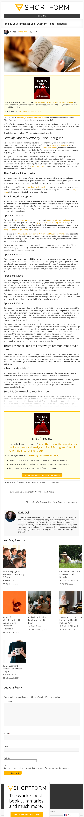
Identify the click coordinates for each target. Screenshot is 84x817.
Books (36, 482)
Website (7, 758)
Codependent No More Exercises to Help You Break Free (69, 574)
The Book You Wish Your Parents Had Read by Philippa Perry (70, 620)
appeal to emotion (22, 220)
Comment (8, 701)
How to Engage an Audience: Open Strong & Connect (13, 574)
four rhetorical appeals (36, 187)
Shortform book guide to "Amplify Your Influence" (53, 102)
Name (7, 733)
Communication (53, 482)
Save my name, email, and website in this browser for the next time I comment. (36, 768)
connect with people (49, 147)
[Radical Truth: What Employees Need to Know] (39, 592)
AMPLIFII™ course (39, 166)
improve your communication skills (31, 117)
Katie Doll (23, 32)
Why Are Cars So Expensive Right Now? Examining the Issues (51, 502)
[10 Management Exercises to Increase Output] (14, 640)
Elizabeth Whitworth (70, 580)
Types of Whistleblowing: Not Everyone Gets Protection (12, 621)
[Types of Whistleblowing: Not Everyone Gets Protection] (14, 592)
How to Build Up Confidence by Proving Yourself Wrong (30, 492)
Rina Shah (9, 629)
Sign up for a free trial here (30, 111)
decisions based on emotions (16, 230)
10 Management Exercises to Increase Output (12, 669)
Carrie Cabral (36, 626)
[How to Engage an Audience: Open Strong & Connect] (14, 546)
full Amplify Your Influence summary (44, 455)
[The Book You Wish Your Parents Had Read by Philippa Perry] (70, 592)
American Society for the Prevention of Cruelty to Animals (41, 234)
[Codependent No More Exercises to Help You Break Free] (70, 546)
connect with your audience (58, 220)
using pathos (59, 222)
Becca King (9, 580)
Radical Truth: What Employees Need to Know (37, 620)
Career (43, 482)
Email (7, 746)
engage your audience (44, 222)
